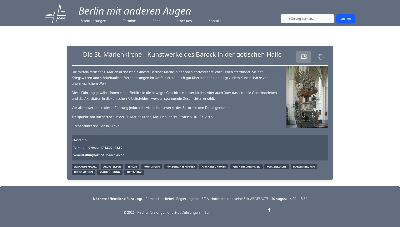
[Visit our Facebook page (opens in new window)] (271, 212)
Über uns (184, 21)
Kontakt (215, 21)
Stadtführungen (93, 21)
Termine (129, 21)
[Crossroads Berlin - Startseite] (55, 12)
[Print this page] (320, 57)
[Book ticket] (303, 57)
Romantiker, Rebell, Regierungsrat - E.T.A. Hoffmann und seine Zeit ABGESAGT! (206, 198)
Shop (156, 21)
